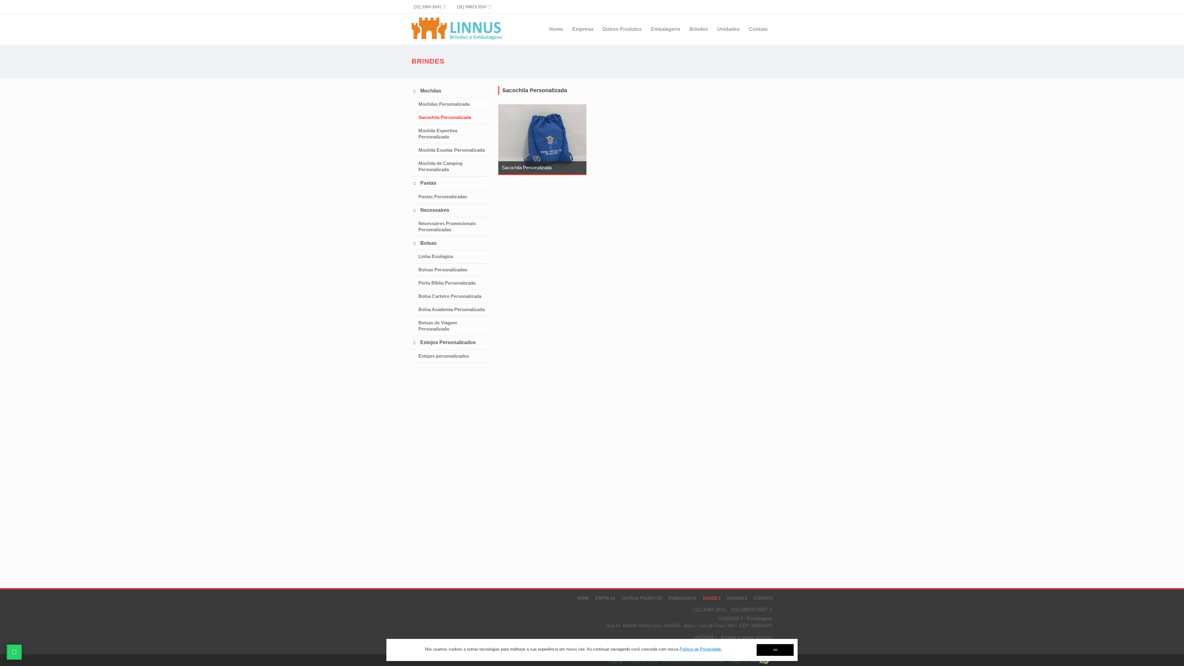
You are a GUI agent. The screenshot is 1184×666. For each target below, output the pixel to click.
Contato (758, 29)
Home (556, 29)
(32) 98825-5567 (749, 609)
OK (775, 650)
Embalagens (665, 29)
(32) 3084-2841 (709, 609)
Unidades (728, 29)
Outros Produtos (622, 29)
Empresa (582, 29)
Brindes (698, 29)
